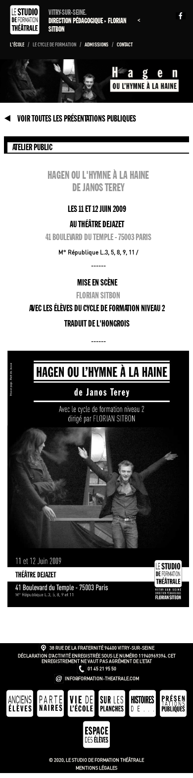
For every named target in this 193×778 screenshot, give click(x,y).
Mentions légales (96, 768)
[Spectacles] (173, 715)
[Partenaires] (51, 715)
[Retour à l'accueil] (26, 31)
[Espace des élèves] (96, 746)
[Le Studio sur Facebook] (183, 15)
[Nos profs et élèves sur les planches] (112, 715)
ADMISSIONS (97, 44)
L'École (17, 44)
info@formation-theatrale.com (102, 678)
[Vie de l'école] (81, 715)
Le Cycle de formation (55, 44)
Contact (125, 44)
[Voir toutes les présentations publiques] (8, 118)
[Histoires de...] (143, 715)
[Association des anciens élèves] (20, 715)
